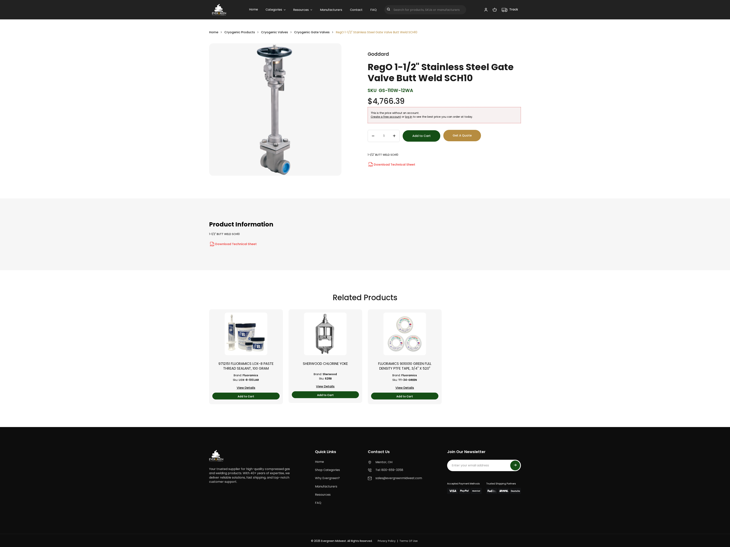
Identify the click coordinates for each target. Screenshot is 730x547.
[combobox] (425, 9)
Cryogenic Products (239, 32)
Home (213, 32)
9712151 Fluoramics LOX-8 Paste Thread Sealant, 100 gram (246, 366)
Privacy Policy (387, 541)
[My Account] (486, 9)
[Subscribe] (515, 465)
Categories (274, 9)
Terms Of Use (408, 541)
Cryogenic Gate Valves (312, 32)
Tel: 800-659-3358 (389, 470)
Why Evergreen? (327, 478)
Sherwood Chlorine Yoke (325, 363)
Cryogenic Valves (274, 32)
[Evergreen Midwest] (219, 10)
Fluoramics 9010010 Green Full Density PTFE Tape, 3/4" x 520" (404, 366)
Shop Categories (327, 470)
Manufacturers (326, 486)
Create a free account (386, 117)
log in (408, 117)
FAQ (318, 503)
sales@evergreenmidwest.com (398, 478)
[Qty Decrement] (373, 136)
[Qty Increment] (394, 136)
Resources (323, 494)
